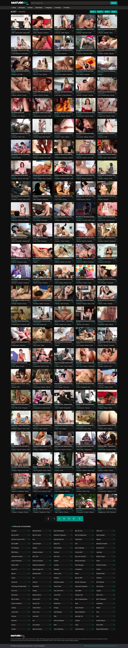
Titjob (42, 345)
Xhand (78, 239)
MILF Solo (42, 556)
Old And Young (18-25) (20, 539)
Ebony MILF (105, 625)
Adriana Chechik (16, 157)
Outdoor (92, 512)
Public (105, 560)
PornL (13, 114)
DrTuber (36, 31)
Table (60, 199)
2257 (108, 646)
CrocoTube (80, 72)
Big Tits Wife (84, 578)
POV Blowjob (20, 548)
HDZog (14, 72)
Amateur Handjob (42, 552)
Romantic (20, 620)
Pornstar (47, 303)
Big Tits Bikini (20, 599)
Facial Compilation (20, 603)
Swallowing (92, 366)
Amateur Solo (84, 595)
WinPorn (57, 135)
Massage (63, 569)
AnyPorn (101, 72)
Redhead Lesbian (63, 582)
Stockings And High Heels (20, 586)
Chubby (63, 599)
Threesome (65, 157)
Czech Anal (63, 595)
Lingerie (105, 590)
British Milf (101, 324)
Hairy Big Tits (84, 616)
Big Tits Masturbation (84, 599)
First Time (20, 590)
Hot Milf (61, 408)
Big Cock (92, 137)
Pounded (20, 531)
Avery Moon (25, 53)
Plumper (20, 616)
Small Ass (64, 53)
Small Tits (20, 569)
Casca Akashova (16, 53)
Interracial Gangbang (84, 586)
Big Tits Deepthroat (84, 535)
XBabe (100, 156)
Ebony (27, 491)
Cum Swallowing (63, 629)
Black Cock (105, 595)
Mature (36, 53)
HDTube (79, 197)
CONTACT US (113, 646)
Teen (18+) (105, 531)
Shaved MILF (84, 552)
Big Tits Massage (63, 531)
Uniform (105, 569)
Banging (63, 578)
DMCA (104, 646)
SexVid (57, 93)
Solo (13, 366)
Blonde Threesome (84, 582)
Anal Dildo (42, 616)
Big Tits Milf (27, 32)
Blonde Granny (42, 595)
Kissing (42, 590)
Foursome (39, 470)
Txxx (13, 93)
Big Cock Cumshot (84, 556)
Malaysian (45, 199)
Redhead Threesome (63, 535)
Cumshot (58, 53)
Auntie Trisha (102, 220)
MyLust (57, 468)
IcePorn (36, 156)
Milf (13, 32)
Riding (111, 470)
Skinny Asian (63, 573)
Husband (105, 578)
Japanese (20, 512)
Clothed (63, 560)
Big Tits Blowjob (84, 548)
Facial (24, 303)
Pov (60, 74)
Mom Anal (63, 556)
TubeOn (79, 93)
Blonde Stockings (84, 560)
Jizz (105, 616)
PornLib (36, 489)
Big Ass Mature (42, 531)
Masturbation (80, 116)
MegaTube (15, 156)
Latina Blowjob (42, 543)
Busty (25, 262)
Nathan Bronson (81, 199)
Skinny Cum (42, 612)
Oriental (84, 620)
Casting (20, 607)
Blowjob (40, 32)
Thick (84, 625)
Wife (63, 616)
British (62, 262)
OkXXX (13, 31)
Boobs (84, 573)
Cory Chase (80, 137)
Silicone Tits (42, 603)
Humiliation (42, 586)
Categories (48, 7)
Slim (84, 543)
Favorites (66, 7)
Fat (42, 620)
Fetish (64, 74)
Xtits (35, 114)
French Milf (18, 241)
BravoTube (37, 51)
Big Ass (106, 53)
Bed (29, 199)
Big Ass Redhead (84, 612)
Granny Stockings (42, 560)
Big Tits (67, 32)
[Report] (29, 31)
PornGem (79, 31)
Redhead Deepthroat (42, 565)
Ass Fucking (105, 586)
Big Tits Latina (42, 535)
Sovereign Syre (102, 491)
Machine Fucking (105, 565)
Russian (57, 470)
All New (30, 7)
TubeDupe (58, 31)
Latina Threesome (20, 560)
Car (42, 578)
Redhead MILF (42, 573)
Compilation (84, 569)
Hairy (113, 116)
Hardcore (46, 32)
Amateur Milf (19, 32)
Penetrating (84, 539)
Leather (20, 629)
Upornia (79, 156)
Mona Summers (111, 220)
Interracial (86, 53)
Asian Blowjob (63, 612)
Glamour (42, 582)
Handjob (91, 95)
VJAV (78, 385)
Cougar (24, 95)
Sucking (63, 565)
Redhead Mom (105, 573)
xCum (56, 156)
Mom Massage (84, 565)
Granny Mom (63, 586)
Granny (112, 95)
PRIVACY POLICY (96, 646)
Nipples (42, 548)
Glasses (61, 387)
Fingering (25, 408)
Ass (42, 539)
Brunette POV (105, 548)
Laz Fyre (45, 116)
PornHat (14, 239)
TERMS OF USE (87, 646)
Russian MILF (42, 599)
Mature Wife (20, 565)
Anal (57, 74)
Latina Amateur (84, 629)
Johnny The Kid (46, 408)
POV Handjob (63, 548)
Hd (18, 74)
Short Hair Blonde (63, 620)
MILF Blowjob (105, 582)
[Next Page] (79, 518)
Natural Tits (43, 324)
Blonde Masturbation (105, 629)
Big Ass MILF (20, 535)
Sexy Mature (42, 625)
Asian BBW (84, 590)
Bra (44, 178)
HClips (100, 51)
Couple (82, 345)
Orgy (93, 220)
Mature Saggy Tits (42, 569)
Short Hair (66, 387)
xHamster (101, 31)
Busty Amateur (84, 607)
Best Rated (39, 7)
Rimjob (105, 607)
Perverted (43, 241)
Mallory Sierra (37, 116)
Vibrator (105, 539)
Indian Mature (42, 607)
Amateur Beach (105, 620)
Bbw (111, 32)
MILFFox (57, 51)
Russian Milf (67, 408)
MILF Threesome (105, 599)
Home (14, 7)
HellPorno (15, 197)
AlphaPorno (37, 177)
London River (37, 408)
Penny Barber (80, 408)
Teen (40, 74)
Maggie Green (102, 512)
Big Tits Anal (84, 531)
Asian (62, 241)
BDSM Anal (63, 603)
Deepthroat (26, 220)
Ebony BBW (20, 543)
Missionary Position (105, 543)
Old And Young (105, 95)
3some (20, 578)
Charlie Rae (37, 366)
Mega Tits (63, 543)
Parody (20, 625)
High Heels (20, 595)
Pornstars (58, 7)
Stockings (44, 220)
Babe (35, 32)
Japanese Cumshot (20, 556)
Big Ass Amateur (42, 629)
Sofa (109, 157)
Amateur (101, 32)
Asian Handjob (105, 535)
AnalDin (57, 72)
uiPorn (79, 51)
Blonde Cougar (105, 556)
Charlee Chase (16, 324)
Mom (50, 116)
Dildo (92, 116)
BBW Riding (20, 552)
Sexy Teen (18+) (63, 590)
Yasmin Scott (102, 116)
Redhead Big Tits (63, 539)
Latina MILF (20, 612)
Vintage (63, 607)
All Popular (22, 7)
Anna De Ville (102, 449)
